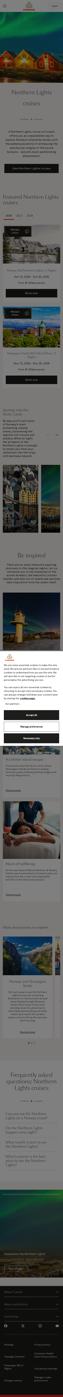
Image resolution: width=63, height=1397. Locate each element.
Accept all (31, 715)
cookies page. (27, 698)
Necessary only (31, 738)
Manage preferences (31, 726)
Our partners (12, 704)
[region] (31, 698)
